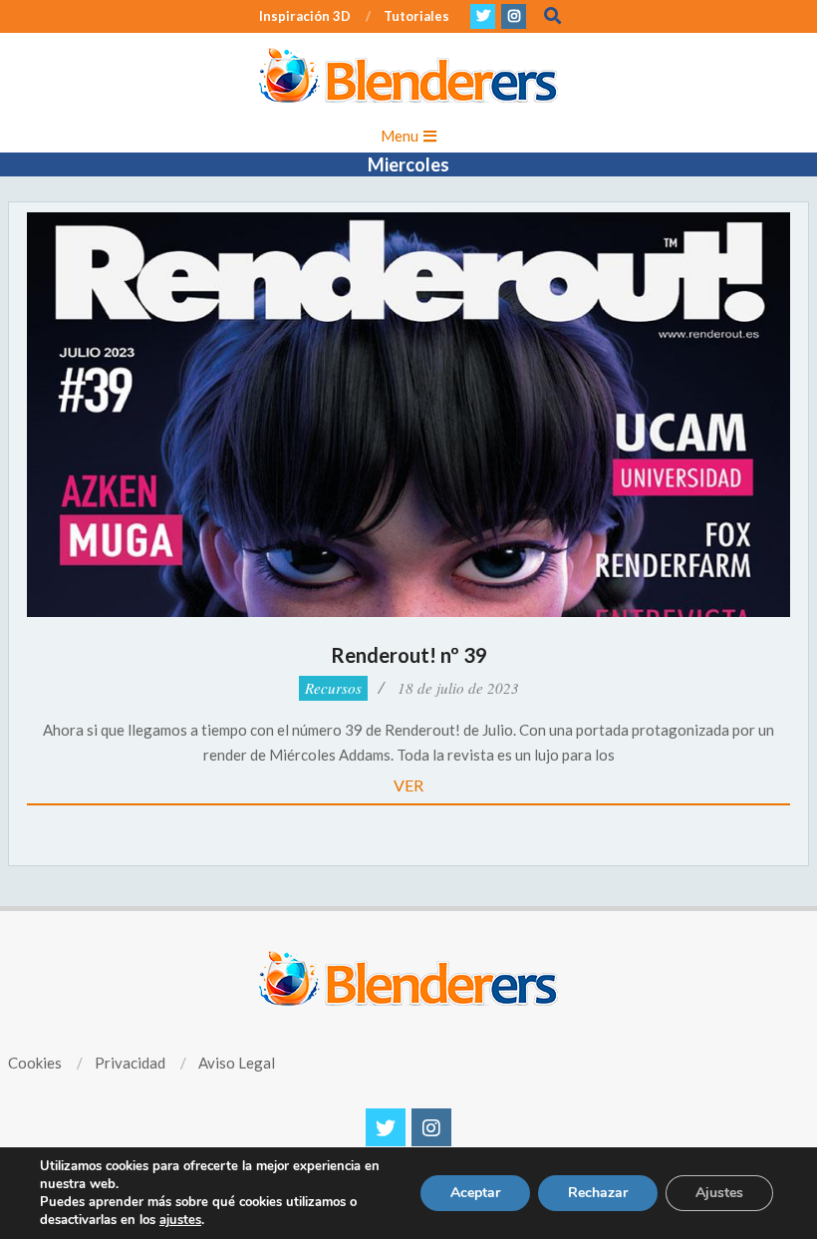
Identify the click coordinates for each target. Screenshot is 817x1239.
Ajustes (719, 1192)
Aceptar (475, 1192)
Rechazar (598, 1192)
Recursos (333, 688)
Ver (408, 784)
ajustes (180, 1220)
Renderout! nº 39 (409, 655)
